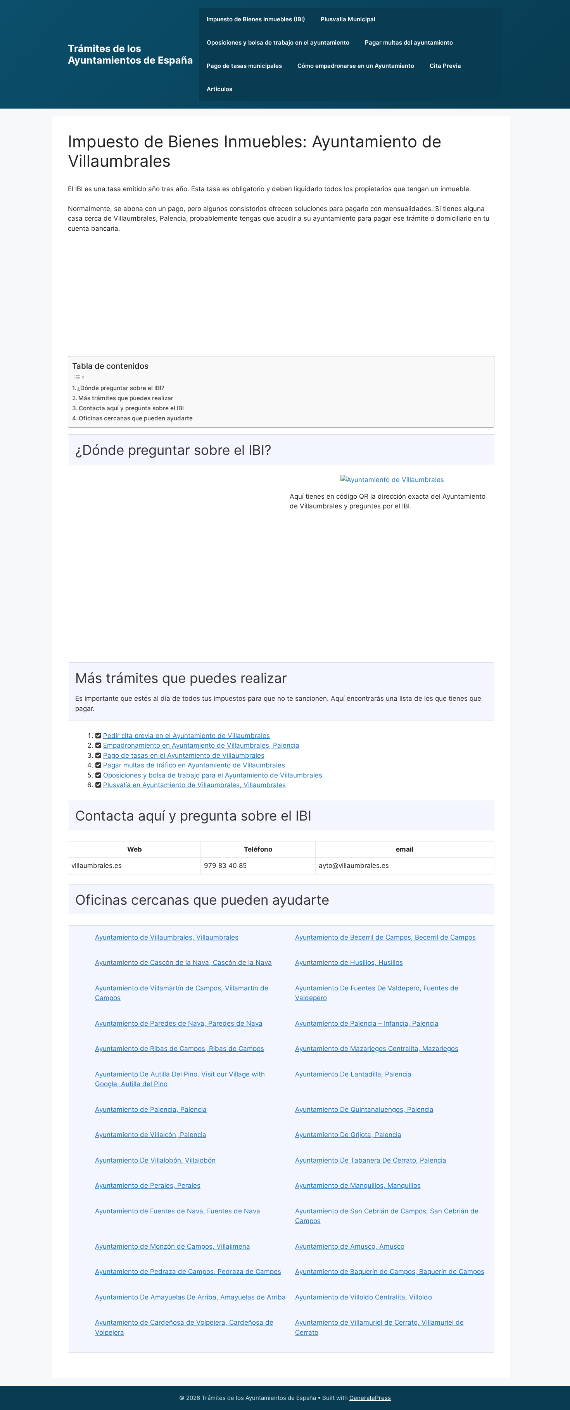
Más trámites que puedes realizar (125, 398)
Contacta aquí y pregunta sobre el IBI (131, 408)
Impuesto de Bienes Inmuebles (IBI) (256, 19)
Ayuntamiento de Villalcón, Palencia (150, 1135)
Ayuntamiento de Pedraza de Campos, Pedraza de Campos (188, 1271)
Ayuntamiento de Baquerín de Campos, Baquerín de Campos (389, 1271)
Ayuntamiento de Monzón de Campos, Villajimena (172, 1246)
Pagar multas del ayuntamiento (409, 42)
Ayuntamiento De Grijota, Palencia (348, 1135)
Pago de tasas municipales (244, 65)
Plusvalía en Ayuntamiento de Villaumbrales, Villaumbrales (194, 785)
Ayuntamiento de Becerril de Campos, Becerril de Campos (385, 937)
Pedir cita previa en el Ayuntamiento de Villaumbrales (186, 736)
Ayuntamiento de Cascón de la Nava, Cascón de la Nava (183, 962)
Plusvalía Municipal (348, 19)
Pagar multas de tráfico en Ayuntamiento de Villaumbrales (194, 765)
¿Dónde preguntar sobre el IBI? (120, 388)
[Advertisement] (281, 298)
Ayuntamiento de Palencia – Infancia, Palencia (367, 1023)
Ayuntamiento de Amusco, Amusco (349, 1246)
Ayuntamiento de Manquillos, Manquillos (358, 1185)
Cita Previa (445, 65)
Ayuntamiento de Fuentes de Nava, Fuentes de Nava (177, 1211)
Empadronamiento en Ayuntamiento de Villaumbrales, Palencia (201, 745)
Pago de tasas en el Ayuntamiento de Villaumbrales (183, 755)
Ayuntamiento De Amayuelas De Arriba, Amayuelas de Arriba (190, 1297)
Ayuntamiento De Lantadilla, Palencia (353, 1074)
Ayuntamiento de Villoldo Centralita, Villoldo (363, 1297)
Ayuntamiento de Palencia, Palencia (151, 1109)
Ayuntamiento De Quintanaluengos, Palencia (364, 1109)
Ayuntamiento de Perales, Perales (147, 1185)
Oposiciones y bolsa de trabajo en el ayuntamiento (278, 42)
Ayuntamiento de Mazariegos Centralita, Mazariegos (376, 1048)
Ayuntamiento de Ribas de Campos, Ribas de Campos (179, 1048)
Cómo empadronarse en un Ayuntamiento (355, 65)
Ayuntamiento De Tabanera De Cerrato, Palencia (370, 1160)
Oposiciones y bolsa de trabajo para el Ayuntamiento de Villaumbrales (212, 775)
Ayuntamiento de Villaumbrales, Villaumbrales (166, 937)
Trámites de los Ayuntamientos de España (130, 54)
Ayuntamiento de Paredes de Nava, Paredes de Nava (179, 1023)
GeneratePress (370, 1397)
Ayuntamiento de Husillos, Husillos (349, 962)
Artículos (219, 89)
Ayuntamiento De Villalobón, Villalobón (155, 1160)
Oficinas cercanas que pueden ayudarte (136, 418)
